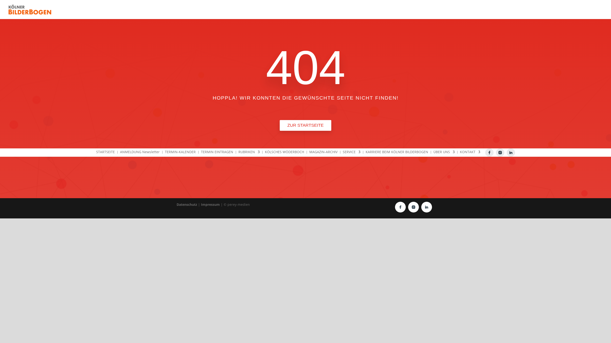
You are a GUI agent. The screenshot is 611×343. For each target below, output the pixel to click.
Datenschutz (187, 204)
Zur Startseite (305, 125)
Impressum (210, 204)
